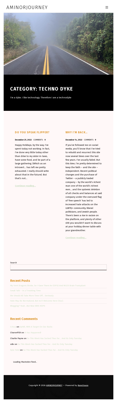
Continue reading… (25, 185)
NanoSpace (83, 385)
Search (13, 262)
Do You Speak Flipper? (32, 132)
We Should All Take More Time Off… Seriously (32, 295)
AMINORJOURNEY (54, 385)
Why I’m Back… (76, 132)
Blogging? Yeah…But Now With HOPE (27, 306)
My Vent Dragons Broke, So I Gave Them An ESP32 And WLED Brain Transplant (47, 285)
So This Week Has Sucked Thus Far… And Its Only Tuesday (54, 338)
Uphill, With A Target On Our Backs (36, 326)
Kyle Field (15, 350)
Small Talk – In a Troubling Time (25, 290)
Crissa (13, 326)
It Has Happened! (33, 332)
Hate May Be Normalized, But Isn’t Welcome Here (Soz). (37, 301)
